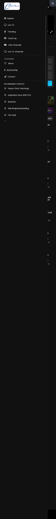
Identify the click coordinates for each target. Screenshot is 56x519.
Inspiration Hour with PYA (19, 95)
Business (12, 101)
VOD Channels (14, 45)
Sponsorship (12, 70)
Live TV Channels (15, 51)
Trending (11, 31)
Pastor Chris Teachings (18, 88)
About (11, 63)
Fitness (48, 118)
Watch (47, 110)
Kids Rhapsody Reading (18, 108)
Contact (11, 76)
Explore (10, 18)
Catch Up (12, 38)
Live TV (11, 25)
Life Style (12, 115)
